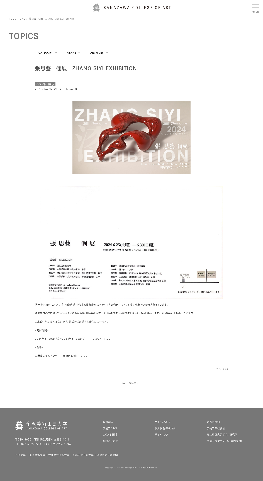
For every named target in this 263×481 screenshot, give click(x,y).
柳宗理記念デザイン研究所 (222, 435)
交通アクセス (110, 428)
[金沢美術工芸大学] (132, 10)
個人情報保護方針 (165, 428)
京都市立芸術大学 (83, 455)
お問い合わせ (110, 441)
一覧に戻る (132, 383)
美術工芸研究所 (216, 428)
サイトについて (163, 422)
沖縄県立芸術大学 (107, 455)
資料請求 (108, 422)
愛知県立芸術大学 (58, 455)
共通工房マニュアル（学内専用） (224, 441)
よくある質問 (110, 435)
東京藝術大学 (37, 455)
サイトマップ (161, 435)
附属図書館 (213, 422)
